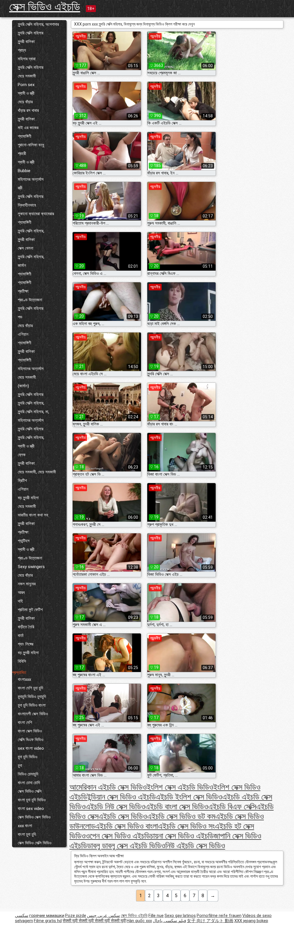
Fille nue (156, 915)
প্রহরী (22, 153)
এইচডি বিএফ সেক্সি (232, 806)
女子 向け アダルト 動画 (210, 920)
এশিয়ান (23, 334)
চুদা (20, 765)
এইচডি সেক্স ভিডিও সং (186, 826)
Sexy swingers (31, 566)
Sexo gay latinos (180, 915)
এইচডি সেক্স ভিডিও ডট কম (181, 816)
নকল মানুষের (27, 583)
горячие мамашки (46, 915)
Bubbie (24, 170)
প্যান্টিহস (24, 540)
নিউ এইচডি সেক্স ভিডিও (195, 845)
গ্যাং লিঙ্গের (25, 644)
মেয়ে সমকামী (27, 76)
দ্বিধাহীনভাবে (27, 205)
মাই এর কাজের (28, 127)
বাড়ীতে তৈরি (26, 626)
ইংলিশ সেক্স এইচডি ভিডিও (180, 787)
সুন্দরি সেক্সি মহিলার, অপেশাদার (38, 24)
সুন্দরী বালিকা (26, 41)
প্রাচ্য (22, 50)
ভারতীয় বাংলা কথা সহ (33, 515)
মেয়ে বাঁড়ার (25, 101)
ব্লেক (22, 454)
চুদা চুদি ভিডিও (27, 756)
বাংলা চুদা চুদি (27, 834)
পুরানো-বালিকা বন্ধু (31, 144)
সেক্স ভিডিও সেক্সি (30, 791)
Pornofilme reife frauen (219, 915)
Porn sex (26, 84)
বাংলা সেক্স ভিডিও (30, 731)
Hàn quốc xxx (139, 920)
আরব (21, 592)
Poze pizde (75, 915)
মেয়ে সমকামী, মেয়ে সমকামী (37, 472)
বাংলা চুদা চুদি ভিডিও (32, 799)
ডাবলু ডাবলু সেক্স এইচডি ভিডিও (126, 845)
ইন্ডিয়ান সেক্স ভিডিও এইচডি (121, 797)
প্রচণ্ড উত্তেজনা (30, 299)
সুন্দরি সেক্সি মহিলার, (31, 231)
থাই (20, 601)
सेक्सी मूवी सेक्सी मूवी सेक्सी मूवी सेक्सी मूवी (94, 920)
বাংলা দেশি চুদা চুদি (30, 688)
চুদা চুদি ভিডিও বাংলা (32, 705)
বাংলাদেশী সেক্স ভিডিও (33, 713)
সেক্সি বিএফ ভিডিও (30, 739)
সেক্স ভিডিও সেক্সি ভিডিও (34, 843)
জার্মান (22, 265)
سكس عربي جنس (103, 915)
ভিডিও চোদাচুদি (28, 774)
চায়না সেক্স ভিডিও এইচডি (182, 836)
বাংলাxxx (24, 679)
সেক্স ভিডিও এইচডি (44, 6)
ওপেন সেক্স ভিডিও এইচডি (118, 836)
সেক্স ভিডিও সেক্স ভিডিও (34, 817)
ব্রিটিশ (22, 480)
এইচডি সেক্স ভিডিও (122, 816)
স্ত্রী (20, 188)
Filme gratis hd (48, 920)
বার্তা (21, 635)
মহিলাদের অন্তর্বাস (31, 179)
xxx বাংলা (25, 825)
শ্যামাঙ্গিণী (24, 136)
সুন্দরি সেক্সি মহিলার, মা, (33, 411)
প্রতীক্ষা (23, 291)
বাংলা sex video (31, 808)
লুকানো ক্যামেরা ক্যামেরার (36, 213)
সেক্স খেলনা (25, 248)
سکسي (21, 915)
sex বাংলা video (31, 748)
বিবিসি (22, 661)
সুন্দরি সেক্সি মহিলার (30, 33)
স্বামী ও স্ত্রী (26, 93)
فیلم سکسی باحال (169, 920)
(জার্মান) (23, 385)
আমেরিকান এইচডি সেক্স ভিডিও (108, 787)
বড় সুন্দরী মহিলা (28, 497)
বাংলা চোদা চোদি (29, 782)
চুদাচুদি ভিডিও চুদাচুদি (32, 696)
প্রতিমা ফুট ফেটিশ (30, 609)
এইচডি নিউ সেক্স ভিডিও (115, 806)
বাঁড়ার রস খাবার (28, 110)
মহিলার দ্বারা (27, 58)
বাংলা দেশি (25, 722)
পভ (20, 317)
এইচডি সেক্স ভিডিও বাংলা (126, 826)
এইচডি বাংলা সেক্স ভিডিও (176, 806)
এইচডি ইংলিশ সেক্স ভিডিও (189, 797)
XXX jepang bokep (251, 920)
